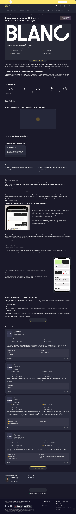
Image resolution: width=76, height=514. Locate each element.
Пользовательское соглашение (63, 507)
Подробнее (62, 1)
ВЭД (34, 10)
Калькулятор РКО (41, 10)
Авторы (58, 509)
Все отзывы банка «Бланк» (38, 468)
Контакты (44, 507)
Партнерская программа (62, 501)
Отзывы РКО (67, 10)
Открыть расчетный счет (11, 10)
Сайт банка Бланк (38, 320)
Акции (47, 10)
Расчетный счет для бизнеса (17, 6)
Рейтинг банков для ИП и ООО (57, 10)
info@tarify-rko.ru (46, 501)
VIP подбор (44, 505)
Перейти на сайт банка (38, 60)
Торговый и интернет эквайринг (24, 10)
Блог (43, 503)
